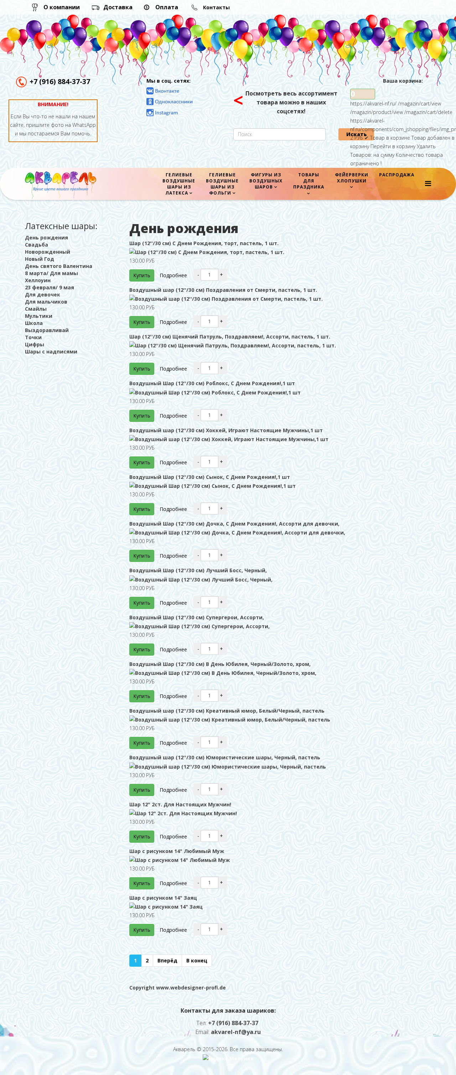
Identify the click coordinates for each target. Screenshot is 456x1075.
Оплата (166, 7)
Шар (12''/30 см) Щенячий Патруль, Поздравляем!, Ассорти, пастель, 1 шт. (229, 336)
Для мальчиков (46, 301)
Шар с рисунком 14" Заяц (163, 897)
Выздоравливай (47, 330)
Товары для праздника (308, 181)
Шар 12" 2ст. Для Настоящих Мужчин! (180, 804)
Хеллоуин (38, 280)
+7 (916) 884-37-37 (60, 81)
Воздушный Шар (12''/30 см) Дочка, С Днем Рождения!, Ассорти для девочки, (234, 523)
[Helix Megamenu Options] (428, 183)
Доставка (118, 7)
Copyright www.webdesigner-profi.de (177, 987)
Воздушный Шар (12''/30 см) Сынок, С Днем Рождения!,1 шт (209, 477)
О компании (61, 7)
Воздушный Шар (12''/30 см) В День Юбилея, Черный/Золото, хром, (220, 664)
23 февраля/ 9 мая (49, 287)
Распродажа (396, 175)
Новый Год (39, 258)
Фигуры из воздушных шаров (266, 181)
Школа (34, 323)
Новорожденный (47, 251)
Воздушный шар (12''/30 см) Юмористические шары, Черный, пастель (224, 757)
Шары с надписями (51, 351)
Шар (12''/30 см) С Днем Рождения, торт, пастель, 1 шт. (204, 243)
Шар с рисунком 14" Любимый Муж (176, 851)
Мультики (38, 315)
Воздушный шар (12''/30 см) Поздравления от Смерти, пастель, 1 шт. (223, 289)
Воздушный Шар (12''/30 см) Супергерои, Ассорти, (196, 617)
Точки (33, 337)
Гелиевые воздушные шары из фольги (222, 184)
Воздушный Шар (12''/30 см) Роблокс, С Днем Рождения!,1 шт (212, 383)
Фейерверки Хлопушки (351, 178)
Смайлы (36, 308)
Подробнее (173, 275)
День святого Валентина (58, 266)
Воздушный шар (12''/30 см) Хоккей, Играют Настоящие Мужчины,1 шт (226, 430)
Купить (141, 275)
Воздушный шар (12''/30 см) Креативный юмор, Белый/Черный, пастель (227, 710)
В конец (196, 960)
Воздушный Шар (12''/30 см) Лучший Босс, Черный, (198, 570)
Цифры (34, 344)
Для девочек (42, 294)
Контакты (216, 7)
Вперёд (167, 960)
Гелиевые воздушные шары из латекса (178, 184)
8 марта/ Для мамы (51, 273)
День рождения (46, 237)
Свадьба (36, 244)
